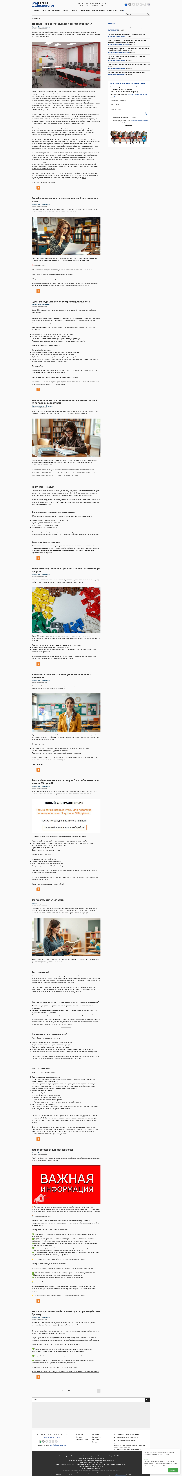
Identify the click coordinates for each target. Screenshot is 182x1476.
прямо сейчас (67, 870)
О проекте (79, 1435)
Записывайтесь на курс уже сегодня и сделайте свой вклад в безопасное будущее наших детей (65, 1372)
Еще (121, 10)
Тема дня (36, 10)
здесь (84, 178)
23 (69, 1390)
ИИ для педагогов (113, 30)
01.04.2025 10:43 (35, 1154)
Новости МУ (46, 10)
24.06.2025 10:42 (35, 788)
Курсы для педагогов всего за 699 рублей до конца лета (61, 301)
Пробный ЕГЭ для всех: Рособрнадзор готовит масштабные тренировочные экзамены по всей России (127, 41)
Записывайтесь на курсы (40, 283)
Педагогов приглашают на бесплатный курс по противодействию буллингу (66, 1313)
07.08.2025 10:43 (35, 206)
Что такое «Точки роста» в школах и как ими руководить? (62, 23)
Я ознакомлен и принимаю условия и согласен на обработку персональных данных (129, 121)
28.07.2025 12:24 (35, 408)
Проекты (74, 10)
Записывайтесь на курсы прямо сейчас (45, 656)
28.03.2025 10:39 (35, 1319)
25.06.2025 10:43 (35, 682)
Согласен (173, 1470)
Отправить (129, 126)
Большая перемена (98, 10)
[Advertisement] (89, 1415)
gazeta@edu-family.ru (58, 1445)
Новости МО (56, 10)
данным (37, 460)
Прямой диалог (112, 10)
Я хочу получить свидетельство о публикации (124, 117)
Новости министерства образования (42, 406)
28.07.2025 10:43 (35, 576)
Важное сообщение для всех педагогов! (52, 1149)
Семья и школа (85, 10)
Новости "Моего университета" (41, 27)
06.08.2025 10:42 (35, 306)
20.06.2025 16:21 (35, 905)
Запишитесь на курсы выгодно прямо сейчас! (48, 884)
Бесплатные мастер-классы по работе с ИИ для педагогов (127, 28)
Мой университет (120, 1475)
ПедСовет (66, 10)
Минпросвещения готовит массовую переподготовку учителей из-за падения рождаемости (64, 401)
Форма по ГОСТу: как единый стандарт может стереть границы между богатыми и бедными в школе (128, 49)
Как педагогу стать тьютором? (48, 899)
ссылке (45, 382)
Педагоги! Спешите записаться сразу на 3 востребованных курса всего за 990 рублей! (66, 782)
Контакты (79, 1437)
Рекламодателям (82, 1439)
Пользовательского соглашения (139, 120)
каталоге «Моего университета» (74, 1259)
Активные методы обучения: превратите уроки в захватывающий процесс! (66, 570)
